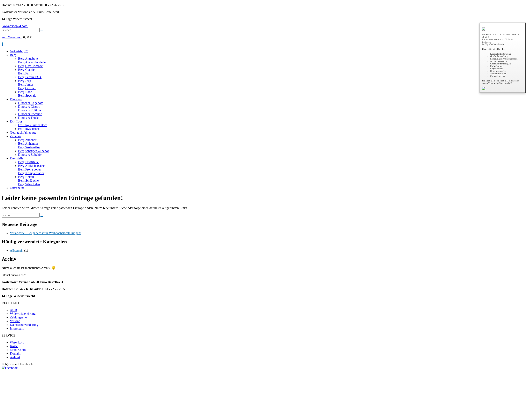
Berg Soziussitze (29, 147)
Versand (15, 321)
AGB (13, 310)
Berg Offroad (27, 88)
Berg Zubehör (27, 140)
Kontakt (15, 353)
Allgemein (16, 250)
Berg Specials (27, 95)
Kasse (14, 346)
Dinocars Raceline (30, 114)
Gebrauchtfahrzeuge (23, 132)
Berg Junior (25, 84)
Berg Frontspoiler (29, 169)
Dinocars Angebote (30, 103)
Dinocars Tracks (28, 117)
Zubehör (15, 136)
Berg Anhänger (28, 143)
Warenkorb (17, 342)
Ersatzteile (16, 158)
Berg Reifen (26, 177)
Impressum (17, 328)
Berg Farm (25, 73)
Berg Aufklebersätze (31, 165)
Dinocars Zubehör (30, 154)
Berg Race (25, 92)
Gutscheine (17, 188)
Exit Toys (16, 121)
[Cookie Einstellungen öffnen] (32, 399)
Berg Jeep (24, 80)
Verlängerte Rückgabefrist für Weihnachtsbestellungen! (45, 233)
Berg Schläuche (28, 180)
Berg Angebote (28, 58)
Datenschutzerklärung (24, 324)
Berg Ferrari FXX (30, 77)
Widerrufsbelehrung (23, 313)
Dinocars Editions (29, 110)
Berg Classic (26, 69)
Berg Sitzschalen (29, 184)
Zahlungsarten (19, 317)
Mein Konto (18, 349)
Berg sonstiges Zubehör (33, 151)
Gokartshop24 (19, 51)
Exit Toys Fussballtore (32, 125)
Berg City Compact (30, 66)
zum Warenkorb (12, 37)
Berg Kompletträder (31, 173)
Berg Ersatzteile (28, 162)
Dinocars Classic (29, 106)
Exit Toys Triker (28, 129)
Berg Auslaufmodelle (32, 62)
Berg (13, 55)
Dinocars (16, 99)
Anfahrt (15, 357)
